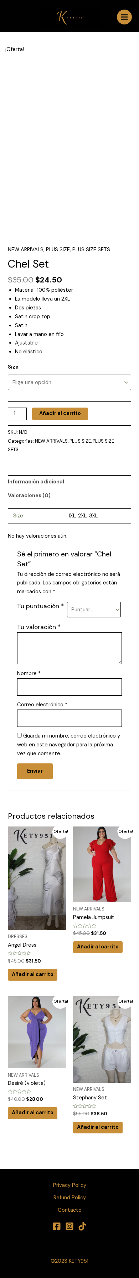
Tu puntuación (40, 606)
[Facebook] (56, 1226)
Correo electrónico (42, 704)
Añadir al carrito (60, 413)
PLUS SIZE (58, 249)
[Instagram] (69, 1226)
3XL (93, 515)
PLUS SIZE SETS (91, 249)
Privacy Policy (69, 1185)
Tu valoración (39, 627)
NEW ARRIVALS (25, 249)
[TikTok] (82, 1226)
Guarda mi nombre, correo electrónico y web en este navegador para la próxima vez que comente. (68, 745)
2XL (82, 515)
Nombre (29, 673)
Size (13, 367)
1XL (72, 515)
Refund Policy (69, 1197)
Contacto (70, 1210)
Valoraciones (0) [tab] (29, 495)
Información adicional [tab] (36, 481)
